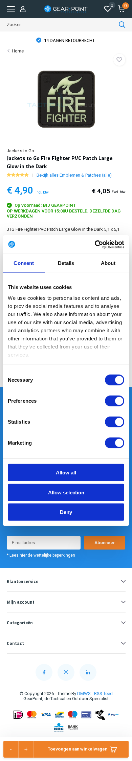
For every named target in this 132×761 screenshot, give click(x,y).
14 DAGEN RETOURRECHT (69, 40)
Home (18, 50)
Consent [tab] (24, 263)
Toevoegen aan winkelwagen (77, 749)
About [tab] (108, 263)
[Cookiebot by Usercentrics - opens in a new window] (95, 244)
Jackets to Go (20, 150)
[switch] (114, 401)
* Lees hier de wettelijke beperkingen (41, 555)
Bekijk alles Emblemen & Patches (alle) (74, 175)
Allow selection (66, 492)
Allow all (66, 472)
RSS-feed (103, 693)
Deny (66, 512)
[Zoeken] (122, 24)
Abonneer (104, 542)
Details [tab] (66, 263)
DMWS (84, 693)
